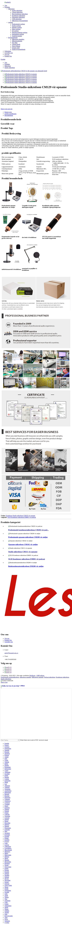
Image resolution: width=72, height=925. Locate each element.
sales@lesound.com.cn (11, 653)
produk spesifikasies (10, 114)
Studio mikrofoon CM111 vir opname (22, 552)
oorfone (10, 22)
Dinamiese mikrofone (18, 17)
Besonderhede (8, 115)
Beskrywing (8, 112)
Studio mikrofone (17, 10)
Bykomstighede (13, 37)
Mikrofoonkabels (17, 41)
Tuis (5, 5)
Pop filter (14, 42)
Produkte (7, 7)
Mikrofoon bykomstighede (20, 21)
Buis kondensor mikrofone (20, 14)
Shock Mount (16, 46)
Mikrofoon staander (37, 677)
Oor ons (6, 54)
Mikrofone (11, 9)
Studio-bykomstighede (18, 49)
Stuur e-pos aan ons (6, 109)
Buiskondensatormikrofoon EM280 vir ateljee (26, 566)
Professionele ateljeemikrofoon (10, 677)
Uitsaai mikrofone (17, 12)
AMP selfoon (40, 675)
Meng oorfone (16, 29)
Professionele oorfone (18, 24)
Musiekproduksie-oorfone (19, 32)
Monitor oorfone (17, 27)
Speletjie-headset (17, 36)
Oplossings (7, 51)
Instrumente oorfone (18, 34)
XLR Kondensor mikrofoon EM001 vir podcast (22, 517)
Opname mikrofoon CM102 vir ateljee (23, 544)
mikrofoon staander (25, 677)
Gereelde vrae (8, 53)
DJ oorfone (15, 31)
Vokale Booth (16, 44)
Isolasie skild (16, 48)
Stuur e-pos (4, 682)
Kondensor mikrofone (18, 15)
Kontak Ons (8, 56)
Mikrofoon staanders (18, 39)
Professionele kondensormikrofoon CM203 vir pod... (28, 530)
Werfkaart (32, 675)
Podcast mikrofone (49, 677)
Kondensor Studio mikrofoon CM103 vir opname (20, 515)
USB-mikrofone (17, 19)
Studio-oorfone (16, 26)
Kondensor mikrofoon (62, 677)
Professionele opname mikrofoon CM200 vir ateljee (28, 537)
